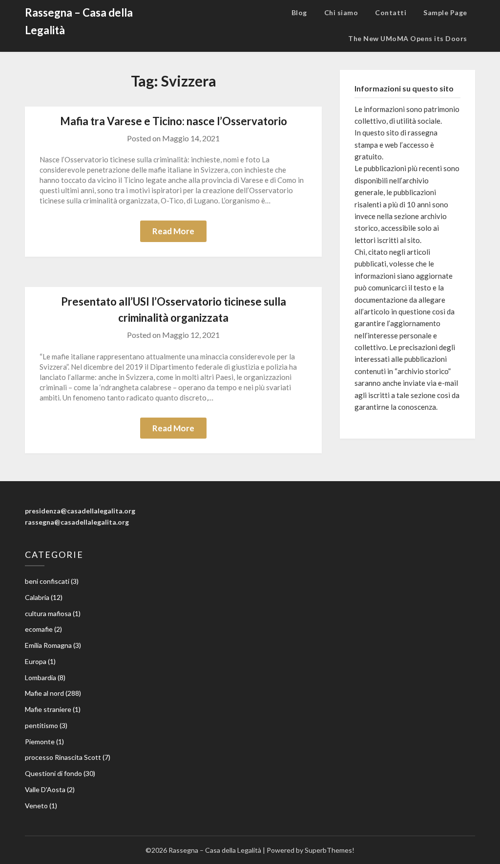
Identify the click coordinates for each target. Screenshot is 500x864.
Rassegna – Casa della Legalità (79, 21)
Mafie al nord (44, 693)
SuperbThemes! (329, 850)
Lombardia (40, 677)
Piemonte (40, 741)
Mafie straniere (48, 709)
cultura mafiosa (48, 613)
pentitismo (41, 725)
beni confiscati (47, 581)
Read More (173, 231)
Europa (35, 661)
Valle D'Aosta (45, 789)
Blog (299, 12)
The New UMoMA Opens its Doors (407, 38)
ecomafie (39, 629)
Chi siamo (341, 12)
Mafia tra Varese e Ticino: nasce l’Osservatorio (173, 121)
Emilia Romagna (48, 645)
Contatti (390, 12)
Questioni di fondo (53, 773)
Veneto (36, 805)
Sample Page (445, 12)
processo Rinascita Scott (63, 757)
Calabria (37, 597)
